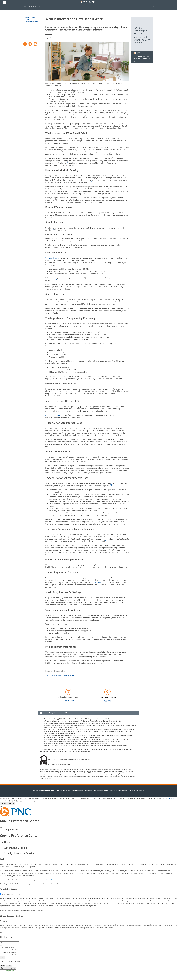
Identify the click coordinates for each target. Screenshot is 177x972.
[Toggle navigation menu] (4, 2)
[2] (91, 182)
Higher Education (69, 675)
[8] (111, 485)
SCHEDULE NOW (68, 701)
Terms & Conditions (56, 790)
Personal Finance (29, 17)
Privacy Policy (67, 790)
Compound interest (52, 258)
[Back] (1, 932)
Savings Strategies (32, 22)
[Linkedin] (35, 44)
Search (153, 6)
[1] (67, 162)
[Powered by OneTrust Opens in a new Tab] (7, 971)
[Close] (1, 806)
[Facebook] (25, 44)
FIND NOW (107, 701)
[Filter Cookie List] (1, 945)
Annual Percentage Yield (54, 415)
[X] (30, 44)
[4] (53, 230)
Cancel (9, 966)
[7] (52, 446)
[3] (92, 191)
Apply (3, 966)
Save (27, 20)
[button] (88, 713)
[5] (57, 280)
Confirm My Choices (8, 968)
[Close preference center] (1, 827)
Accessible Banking (44, 790)
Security (35, 790)
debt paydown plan (97, 582)
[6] (70, 326)
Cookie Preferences (8, 803)
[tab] (90, 842)
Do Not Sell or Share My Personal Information (96, 790)
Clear (3, 957)
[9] (106, 541)
